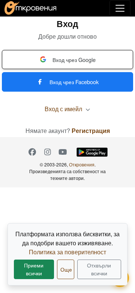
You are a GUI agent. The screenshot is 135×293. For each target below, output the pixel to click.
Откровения (81, 164)
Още (66, 269)
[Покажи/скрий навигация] (120, 8)
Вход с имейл (64, 108)
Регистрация (91, 130)
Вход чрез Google (74, 59)
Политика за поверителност (67, 252)
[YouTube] (63, 152)
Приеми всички (34, 269)
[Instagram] (47, 152)
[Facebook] (32, 152)
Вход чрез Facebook (74, 82)
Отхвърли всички (99, 269)
